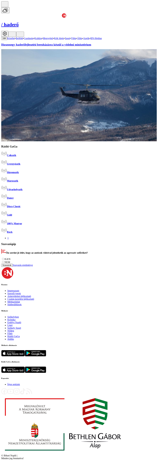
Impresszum (13, 290)
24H (4, 38)
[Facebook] (4, 393)
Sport (67, 38)
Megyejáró (48, 38)
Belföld (19, 38)
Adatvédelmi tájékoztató (19, 296)
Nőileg (10, 330)
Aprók (86, 38)
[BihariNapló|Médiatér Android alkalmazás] (35, 355)
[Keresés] (4, 4)
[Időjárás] (5, 10)
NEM (7, 262)
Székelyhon (13, 317)
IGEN (7, 259)
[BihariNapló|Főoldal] (63, 452)
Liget (9, 325)
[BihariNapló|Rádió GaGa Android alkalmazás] (35, 372)
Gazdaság (28, 38)
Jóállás (10, 339)
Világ (73, 38)
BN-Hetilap (96, 38)
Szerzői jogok (14, 293)
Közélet (11, 38)
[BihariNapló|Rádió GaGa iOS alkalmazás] (13, 372)
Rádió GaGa (13, 336)
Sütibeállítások (14, 304)
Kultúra (38, 38)
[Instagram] (17, 393)
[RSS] (29, 393)
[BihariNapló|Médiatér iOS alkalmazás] (13, 355)
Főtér (9, 333)
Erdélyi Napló (14, 322)
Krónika (11, 319)
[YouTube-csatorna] (10, 393)
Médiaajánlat (13, 301)
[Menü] (12, 34)
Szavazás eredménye (23, 265)
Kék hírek (59, 38)
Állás (79, 38)
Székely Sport (14, 328)
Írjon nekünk (13, 384)
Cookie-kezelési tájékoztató (20, 299)
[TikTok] (23, 393)
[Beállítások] (4, 34)
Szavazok (6, 265)
